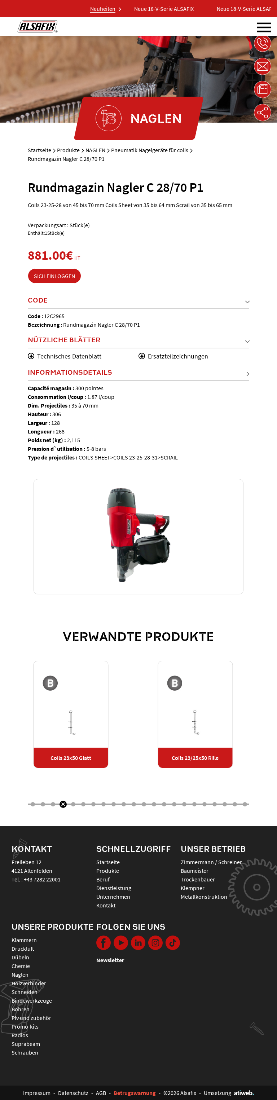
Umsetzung (217, 1092)
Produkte (68, 150)
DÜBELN (20, 957)
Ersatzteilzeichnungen (178, 356)
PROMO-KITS (25, 1026)
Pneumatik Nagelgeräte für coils (149, 150)
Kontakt (105, 905)
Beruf (103, 879)
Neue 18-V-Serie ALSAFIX (155, 8)
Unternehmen (113, 896)
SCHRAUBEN (25, 1052)
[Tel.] (262, 43)
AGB (101, 1092)
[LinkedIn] (138, 943)
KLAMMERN (24, 939)
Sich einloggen (54, 276)
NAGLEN (95, 150)
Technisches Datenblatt (69, 356)
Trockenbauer (198, 879)
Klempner (193, 888)
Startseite (39, 150)
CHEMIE (21, 965)
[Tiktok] (173, 943)
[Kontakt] (262, 66)
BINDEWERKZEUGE (32, 1000)
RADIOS (20, 1035)
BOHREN (21, 1009)
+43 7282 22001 (42, 879)
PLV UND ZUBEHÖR (31, 1017)
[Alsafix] (37, 26)
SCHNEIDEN (25, 991)
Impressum (36, 1092)
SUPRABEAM (26, 1043)
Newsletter (110, 960)
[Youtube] (121, 943)
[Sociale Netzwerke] (262, 112)
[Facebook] (103, 943)
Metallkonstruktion (204, 896)
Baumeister (194, 870)
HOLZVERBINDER (29, 983)
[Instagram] (155, 943)
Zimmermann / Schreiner (211, 862)
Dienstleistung (113, 888)
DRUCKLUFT (23, 948)
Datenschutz (73, 1092)
